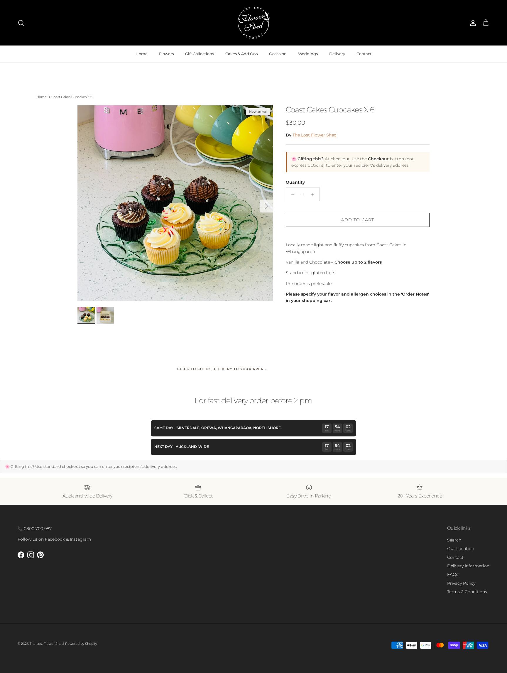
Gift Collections (199, 53)
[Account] (471, 22)
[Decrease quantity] (291, 194)
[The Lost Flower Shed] (254, 23)
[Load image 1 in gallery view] (175, 203)
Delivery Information (468, 566)
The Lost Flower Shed (315, 135)
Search (454, 540)
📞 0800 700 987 (35, 528)
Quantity (295, 182)
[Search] (21, 22)
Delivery (337, 53)
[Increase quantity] (314, 194)
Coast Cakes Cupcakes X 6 (71, 97)
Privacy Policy (461, 583)
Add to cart (357, 219)
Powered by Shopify (81, 644)
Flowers (166, 53)
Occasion (278, 53)
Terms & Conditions (467, 591)
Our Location (460, 548)
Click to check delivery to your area (222, 369)
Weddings (308, 53)
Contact (363, 53)
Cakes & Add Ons (241, 53)
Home (142, 53)
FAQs (452, 574)
